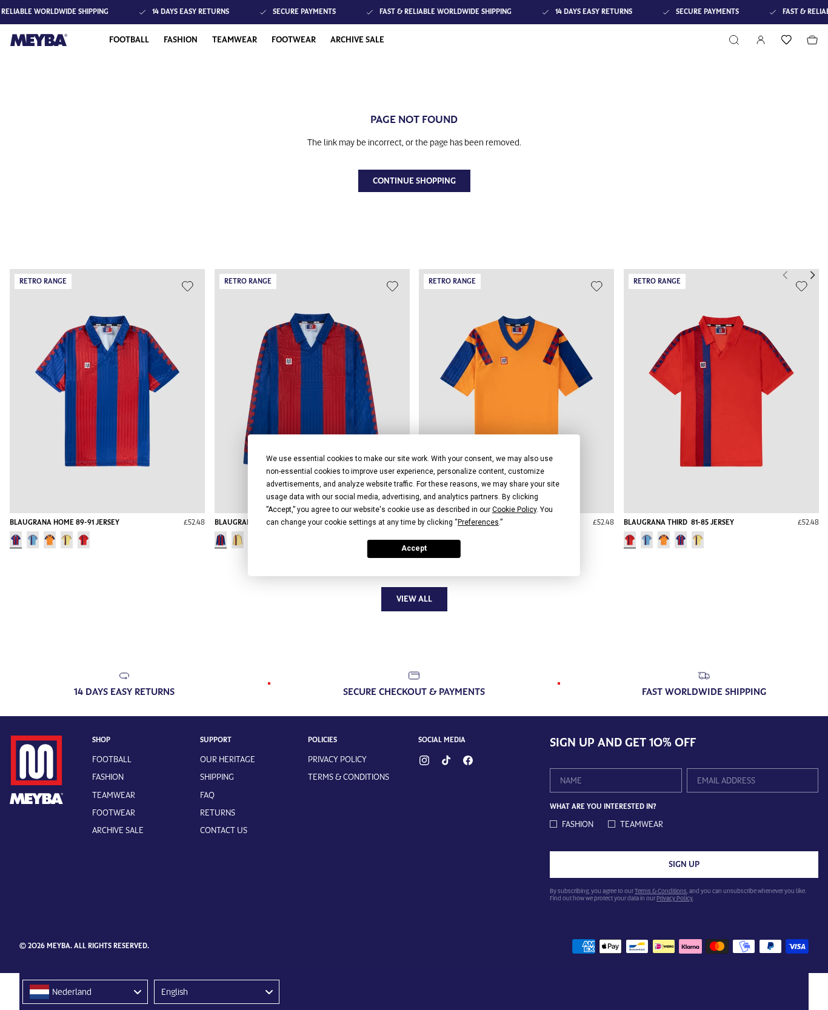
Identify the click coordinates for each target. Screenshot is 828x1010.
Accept (414, 548)
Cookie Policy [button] (514, 509)
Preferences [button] (478, 521)
